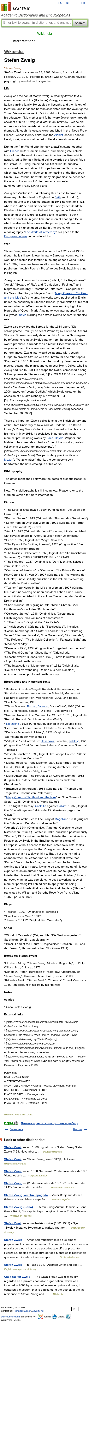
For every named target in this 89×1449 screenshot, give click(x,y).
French (14, 151)
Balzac (31, 706)
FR (83, 3)
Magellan (61, 819)
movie (22, 314)
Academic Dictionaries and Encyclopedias (35, 15)
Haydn (59, 438)
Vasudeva (16, 1129)
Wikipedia (44, 33)
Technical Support (22, 1311)
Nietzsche (12, 723)
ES (75, 3)
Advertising (37, 1311)
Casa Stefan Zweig (17, 1276)
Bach (50, 438)
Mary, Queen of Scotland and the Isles (31, 797)
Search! (80, 23)
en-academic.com (16, 6)
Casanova (47, 741)
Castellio (40, 806)
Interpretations (23, 41)
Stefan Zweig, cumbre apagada (26, 1195)
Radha (77, 1129)
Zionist (58, 134)
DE (68, 3)
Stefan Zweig (13, 1147)
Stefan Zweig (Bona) (18, 1207)
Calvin (61, 806)
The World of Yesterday (40, 232)
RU (60, 3)
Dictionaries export (10, 1316)
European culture (15, 236)
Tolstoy (73, 741)
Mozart (8, 459)
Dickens (42, 706)
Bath (58, 197)
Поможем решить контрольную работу (49, 1123)
